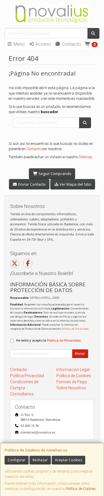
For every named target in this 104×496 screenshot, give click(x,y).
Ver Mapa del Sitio (75, 184)
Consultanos (22, 394)
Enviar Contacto (31, 184)
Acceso (42, 44)
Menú (18, 44)
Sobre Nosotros (71, 388)
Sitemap (85, 157)
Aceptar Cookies (68, 460)
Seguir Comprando (54, 173)
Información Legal (73, 369)
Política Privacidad (27, 375)
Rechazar (40, 460)
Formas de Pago (71, 381)
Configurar (16, 460)
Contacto (71, 44)
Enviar (80, 353)
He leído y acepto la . (48, 340)
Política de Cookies (81, 488)
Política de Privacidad (75, 328)
